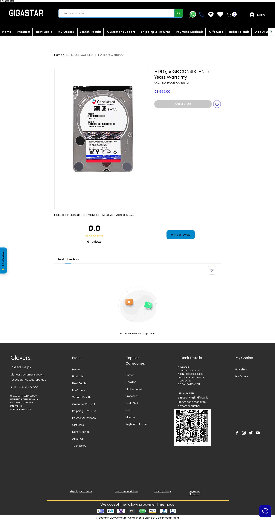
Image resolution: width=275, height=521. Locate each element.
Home (58, 54)
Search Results (81, 397)
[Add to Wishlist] (217, 104)
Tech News (79, 445)
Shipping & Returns (84, 411)
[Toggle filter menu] (212, 270)
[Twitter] (250, 432)
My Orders (78, 390)
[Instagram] (243, 432)
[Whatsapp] (193, 14)
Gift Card (78, 425)
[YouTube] (257, 432)
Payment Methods (84, 418)
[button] (232, 14)
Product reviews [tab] (68, 259)
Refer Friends (80, 432)
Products (77, 376)
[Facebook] (236, 432)
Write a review (180, 235)
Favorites (241, 369)
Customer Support (32, 374)
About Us (77, 438)
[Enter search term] (178, 13)
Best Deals (79, 383)
